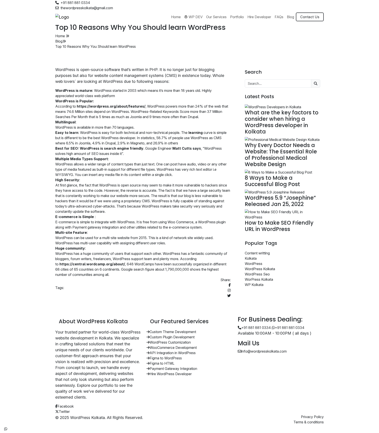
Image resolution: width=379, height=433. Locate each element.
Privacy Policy (312, 417)
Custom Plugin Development (172, 337)
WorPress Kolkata (259, 279)
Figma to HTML (162, 363)
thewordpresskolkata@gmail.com (87, 8)
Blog (59, 41)
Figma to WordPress (166, 358)
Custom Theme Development (173, 332)
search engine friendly (123, 148)
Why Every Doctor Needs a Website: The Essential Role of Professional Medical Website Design (281, 155)
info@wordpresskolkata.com (264, 351)
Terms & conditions (308, 422)
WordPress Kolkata (260, 269)
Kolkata (251, 258)
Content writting (257, 253)
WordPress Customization (170, 342)
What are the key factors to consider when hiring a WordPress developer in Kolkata (281, 122)
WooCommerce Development (173, 347)
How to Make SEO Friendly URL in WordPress (279, 226)
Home (60, 36)
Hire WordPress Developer (171, 374)
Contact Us (309, 17)
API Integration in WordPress (173, 353)
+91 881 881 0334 (75, 2)
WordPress (253, 263)
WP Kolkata (254, 284)
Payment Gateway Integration (173, 368)
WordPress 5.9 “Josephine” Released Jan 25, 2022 (280, 201)
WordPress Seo (257, 274)
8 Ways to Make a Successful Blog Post (272, 181)
